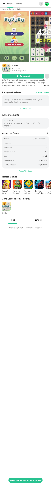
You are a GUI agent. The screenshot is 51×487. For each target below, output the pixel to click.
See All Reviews (25, 109)
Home (4, 9)
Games (11, 9)
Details (10, 4)
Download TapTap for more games (25, 480)
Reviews (18, 4)
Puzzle (17, 68)
